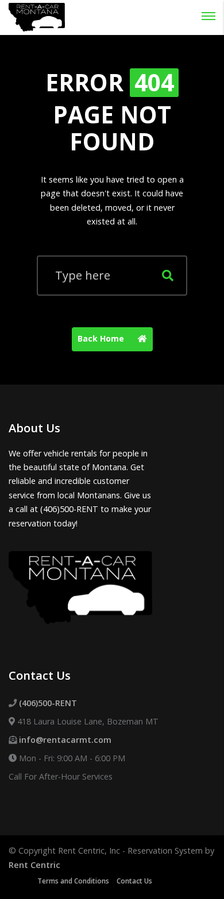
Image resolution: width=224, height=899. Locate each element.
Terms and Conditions (73, 881)
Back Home (102, 338)
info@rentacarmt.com (65, 739)
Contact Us (134, 881)
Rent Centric (34, 864)
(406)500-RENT (48, 703)
